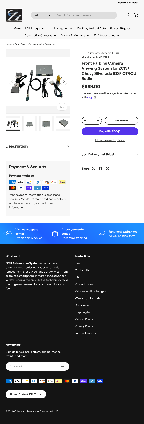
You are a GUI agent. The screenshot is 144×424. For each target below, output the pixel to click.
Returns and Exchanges (90, 291)
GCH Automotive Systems (96, 53)
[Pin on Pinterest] (107, 168)
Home (9, 44)
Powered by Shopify (49, 411)
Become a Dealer (128, 2)
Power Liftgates (120, 28)
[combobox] (74, 15)
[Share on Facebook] (100, 168)
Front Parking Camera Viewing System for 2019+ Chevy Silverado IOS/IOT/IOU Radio (36, 44)
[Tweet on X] (93, 168)
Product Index (84, 284)
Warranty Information (89, 298)
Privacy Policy (84, 326)
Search (79, 263)
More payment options (110, 140)
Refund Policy (84, 319)
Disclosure (82, 305)
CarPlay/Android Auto (91, 28)
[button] (136, 15)
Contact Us (82, 270)
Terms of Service (85, 333)
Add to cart (121, 120)
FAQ (78, 277)
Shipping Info (83, 312)
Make (17, 28)
